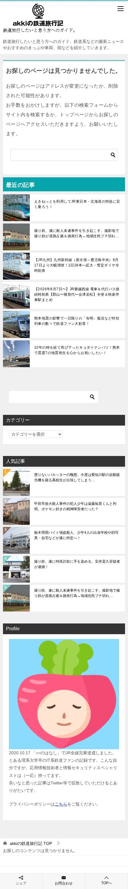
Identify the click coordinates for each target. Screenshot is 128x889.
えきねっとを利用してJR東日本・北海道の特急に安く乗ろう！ (77, 204)
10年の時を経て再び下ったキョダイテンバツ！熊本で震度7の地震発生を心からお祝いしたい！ (77, 350)
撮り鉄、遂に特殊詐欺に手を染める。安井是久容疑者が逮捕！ (77, 564)
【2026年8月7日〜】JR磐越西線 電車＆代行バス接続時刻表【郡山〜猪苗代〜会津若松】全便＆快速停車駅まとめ (77, 294)
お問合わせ (64, 883)
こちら (61, 804)
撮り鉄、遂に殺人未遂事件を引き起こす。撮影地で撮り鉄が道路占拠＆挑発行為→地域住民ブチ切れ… (76, 233)
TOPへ (106, 883)
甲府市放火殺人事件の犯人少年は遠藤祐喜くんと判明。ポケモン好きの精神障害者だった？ (75, 506)
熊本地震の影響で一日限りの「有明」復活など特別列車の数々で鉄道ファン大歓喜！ (76, 321)
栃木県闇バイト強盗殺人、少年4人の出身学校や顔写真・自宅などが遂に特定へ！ (76, 535)
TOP (31, 843)
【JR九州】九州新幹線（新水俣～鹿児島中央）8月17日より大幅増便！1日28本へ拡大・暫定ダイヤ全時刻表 (76, 265)
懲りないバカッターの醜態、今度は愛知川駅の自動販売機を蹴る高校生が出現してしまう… (77, 477)
